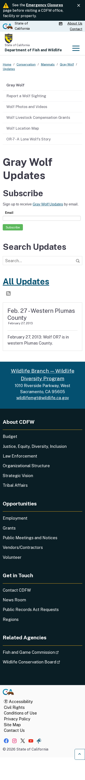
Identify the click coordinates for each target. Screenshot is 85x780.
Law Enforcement (20, 456)
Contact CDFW (17, 590)
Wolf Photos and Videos (26, 106)
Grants (9, 528)
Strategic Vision (18, 475)
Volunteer (12, 557)
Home (7, 64)
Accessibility (20, 701)
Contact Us (14, 730)
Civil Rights (14, 707)
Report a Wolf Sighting (26, 96)
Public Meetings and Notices (30, 537)
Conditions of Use (20, 713)
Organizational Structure (26, 465)
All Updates (26, 281)
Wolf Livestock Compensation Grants (38, 117)
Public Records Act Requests (31, 609)
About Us (74, 23)
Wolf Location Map (22, 128)
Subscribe (13, 227)
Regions (11, 619)
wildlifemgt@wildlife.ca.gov (42, 397)
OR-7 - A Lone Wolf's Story (28, 139)
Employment (15, 518)
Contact (76, 29)
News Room (14, 599)
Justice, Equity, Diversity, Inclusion (35, 446)
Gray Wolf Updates (48, 204)
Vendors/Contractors (23, 547)
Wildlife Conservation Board (42, 661)
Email (9, 212)
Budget (10, 436)
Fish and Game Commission (42, 652)
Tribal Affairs (15, 485)
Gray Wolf (15, 85)
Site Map (12, 724)
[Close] (79, 5)
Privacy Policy (17, 719)
